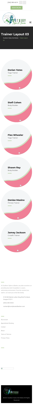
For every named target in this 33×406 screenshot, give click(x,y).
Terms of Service (6, 334)
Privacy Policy (5, 338)
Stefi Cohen (14, 102)
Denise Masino (16, 200)
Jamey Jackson (17, 232)
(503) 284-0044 (8, 303)
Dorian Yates (15, 70)
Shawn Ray (14, 167)
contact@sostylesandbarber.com (14, 306)
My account (4, 319)
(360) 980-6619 (13, 2)
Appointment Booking (7, 323)
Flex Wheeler (15, 135)
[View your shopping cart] (30, 18)
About (2, 330)
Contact (3, 327)
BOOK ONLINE (16, 8)
